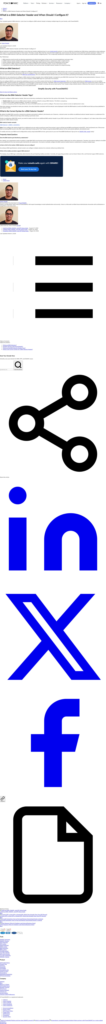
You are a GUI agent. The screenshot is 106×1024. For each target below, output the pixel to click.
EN (100, 3)
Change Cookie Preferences (7, 994)
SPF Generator (4, 942)
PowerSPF (3, 967)
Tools (32, 3)
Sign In (78, 3)
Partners (44, 3)
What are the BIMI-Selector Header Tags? (14, 348)
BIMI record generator (60, 81)
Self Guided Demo (5, 962)
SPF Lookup (3, 944)
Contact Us (92, 3)
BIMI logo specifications (28, 74)
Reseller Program (4, 987)
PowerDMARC (23, 203)
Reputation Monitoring (6, 974)
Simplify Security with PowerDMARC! (13, 346)
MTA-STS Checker (5, 954)
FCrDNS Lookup (4, 951)
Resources (59, 3)
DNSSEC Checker (4, 957)
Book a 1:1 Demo (4, 984)
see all (18, 225)
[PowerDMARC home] (11, 3)
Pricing (38, 3)
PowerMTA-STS (4, 970)
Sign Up (84, 3)
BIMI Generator (4, 948)
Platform (25, 3)
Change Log (3, 991)
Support (2, 981)
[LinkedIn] (53, 583)
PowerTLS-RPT (4, 971)
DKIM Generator (4, 945)
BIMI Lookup (3, 949)
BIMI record (88, 81)
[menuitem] (54, 1008)
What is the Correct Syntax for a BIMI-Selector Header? (18, 349)
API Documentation (5, 975)
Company (67, 3)
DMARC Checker (4, 941)
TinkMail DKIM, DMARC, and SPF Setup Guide (15, 229)
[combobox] (99, 3)
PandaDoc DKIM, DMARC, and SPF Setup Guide (16, 231)
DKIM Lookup (3, 946)
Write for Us (3, 988)
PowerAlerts (3, 973)
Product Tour (3, 964)
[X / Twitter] (53, 689)
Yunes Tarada (5, 43)
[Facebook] (53, 795)
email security (54, 51)
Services (51, 3)
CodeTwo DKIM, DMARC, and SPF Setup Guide (15, 228)
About (4, 179)
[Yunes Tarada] (9, 40)
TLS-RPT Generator (5, 955)
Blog (1, 18)
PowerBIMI (3, 968)
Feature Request (4, 990)
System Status (4, 993)
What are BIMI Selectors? (10, 345)
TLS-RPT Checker (4, 952)
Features (2, 965)
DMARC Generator (5, 939)
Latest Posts (6, 180)
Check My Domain (18, 369)
